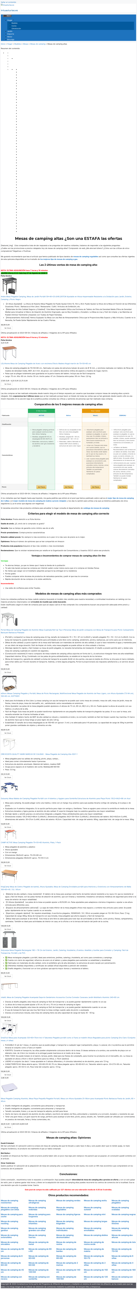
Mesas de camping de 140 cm (68, 1271)
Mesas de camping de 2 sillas (95, 1264)
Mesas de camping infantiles (37, 1222)
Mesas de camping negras (124, 1214)
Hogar (9, 20)
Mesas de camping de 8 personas (12, 1257)
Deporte (10, 34)
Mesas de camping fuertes (37, 1236)
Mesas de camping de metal (39, 1243)
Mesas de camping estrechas (120, 1229)
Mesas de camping (37, 44)
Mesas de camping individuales (65, 1229)
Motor (9, 37)
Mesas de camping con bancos (122, 1278)
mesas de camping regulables (85, 256)
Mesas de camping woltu (95, 1200)
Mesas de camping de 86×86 (66, 1257)
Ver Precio (41, 487)
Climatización (16, 28)
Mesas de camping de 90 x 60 (40, 1250)
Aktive (68, 415)
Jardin (9, 31)
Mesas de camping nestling (9, 1222)
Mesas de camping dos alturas (122, 1236)
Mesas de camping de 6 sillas (122, 1257)
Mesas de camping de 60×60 (39, 1264)
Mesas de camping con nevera (11, 1278)
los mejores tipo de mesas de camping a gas (58, 259)
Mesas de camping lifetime (120, 1222)
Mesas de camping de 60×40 (11, 1264)
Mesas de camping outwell (92, 1208)
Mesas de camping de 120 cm (96, 1278)
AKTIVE (41, 415)
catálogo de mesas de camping (96, 508)
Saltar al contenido (8, 2)
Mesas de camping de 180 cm (124, 1271)
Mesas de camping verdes (68, 1200)
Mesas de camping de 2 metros (67, 1264)
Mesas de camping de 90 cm (12, 1250)
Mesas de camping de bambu (66, 1250)
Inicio (3, 44)
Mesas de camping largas (95, 1221)
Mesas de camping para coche (12, 1215)
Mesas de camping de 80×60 (39, 1257)
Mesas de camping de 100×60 (66, 1278)
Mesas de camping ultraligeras (37, 1201)
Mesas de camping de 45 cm (12, 1271)
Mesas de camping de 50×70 (94, 1257)
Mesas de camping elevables (9, 1243)
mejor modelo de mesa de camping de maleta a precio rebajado (39, 501)
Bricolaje (10, 39)
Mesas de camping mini (95, 1214)
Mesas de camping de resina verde (94, 1243)
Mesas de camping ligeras (68, 1214)
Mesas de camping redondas (37, 1208)
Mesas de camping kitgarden (65, 1222)
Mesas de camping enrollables (92, 1229)
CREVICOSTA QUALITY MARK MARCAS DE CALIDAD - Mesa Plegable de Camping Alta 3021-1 (39, 754)
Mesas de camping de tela (124, 1242)
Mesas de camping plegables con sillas (10, 1208)
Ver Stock (7, 328)
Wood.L (95, 415)
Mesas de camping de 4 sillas (122, 1264)
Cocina (14, 26)
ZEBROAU (122, 415)
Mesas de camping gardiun (9, 1229)
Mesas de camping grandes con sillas (37, 1229)
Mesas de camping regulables (65, 1208)
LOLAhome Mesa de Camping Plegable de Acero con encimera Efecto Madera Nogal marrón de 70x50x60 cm (46, 363)
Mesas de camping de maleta (94, 1250)
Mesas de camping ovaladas (120, 1208)
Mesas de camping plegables (120, 1201)
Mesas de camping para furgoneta (39, 1215)
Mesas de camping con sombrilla (39, 1278)
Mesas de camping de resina (66, 1243)
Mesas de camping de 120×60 (39, 1271)
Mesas (25, 44)
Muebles (14, 23)
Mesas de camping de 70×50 (122, 1250)
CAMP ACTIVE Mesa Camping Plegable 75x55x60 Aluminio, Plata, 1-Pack (31, 842)
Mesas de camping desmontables (65, 1236)
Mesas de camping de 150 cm (96, 1271)
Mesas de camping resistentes (9, 1201)
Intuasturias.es (9, 10)
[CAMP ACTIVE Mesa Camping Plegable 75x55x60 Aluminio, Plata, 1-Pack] (9, 840)
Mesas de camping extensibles (9, 1236)
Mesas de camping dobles (96, 1235)
